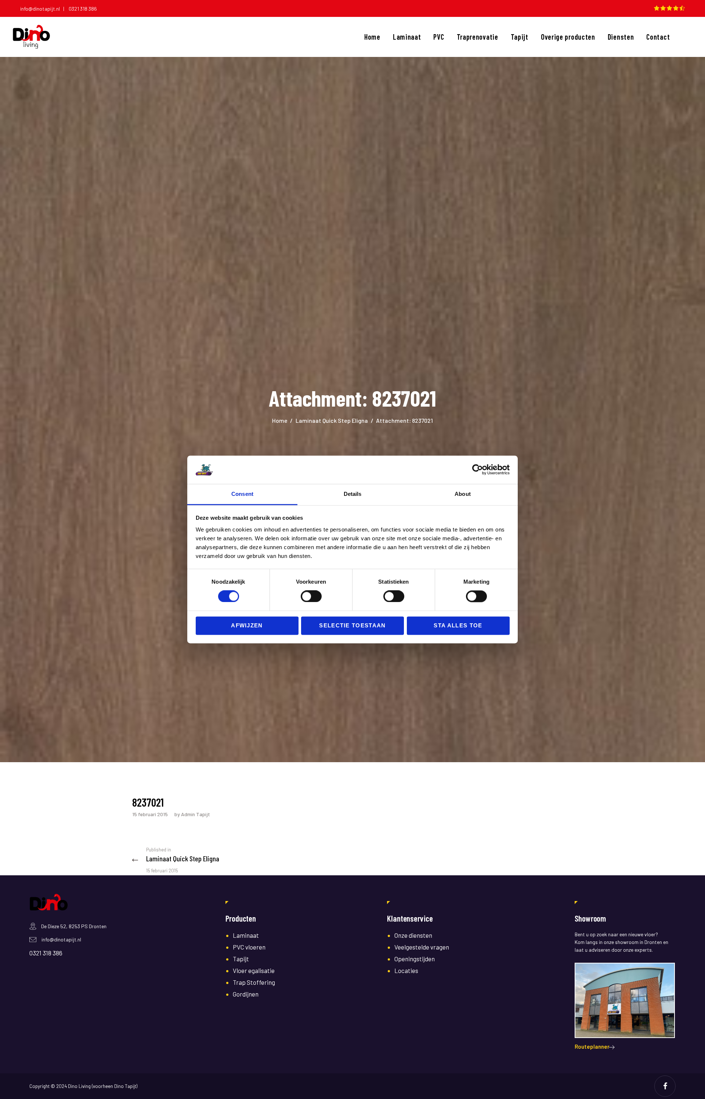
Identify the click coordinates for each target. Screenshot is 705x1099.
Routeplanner (592, 1046)
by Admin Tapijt (192, 814)
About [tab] (463, 494)
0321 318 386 (83, 9)
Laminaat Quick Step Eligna (332, 420)
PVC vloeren (249, 947)
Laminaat (246, 935)
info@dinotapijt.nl (61, 939)
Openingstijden (414, 958)
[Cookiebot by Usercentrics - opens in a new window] (477, 469)
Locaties (406, 970)
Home (280, 420)
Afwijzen (247, 625)
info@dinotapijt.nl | (44, 9)
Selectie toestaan (352, 625)
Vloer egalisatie (254, 970)
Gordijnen (245, 994)
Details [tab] (353, 494)
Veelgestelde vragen (421, 947)
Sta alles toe (458, 625)
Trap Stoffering (254, 982)
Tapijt (241, 958)
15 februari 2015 (150, 814)
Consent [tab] (242, 494)
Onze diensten (413, 935)
